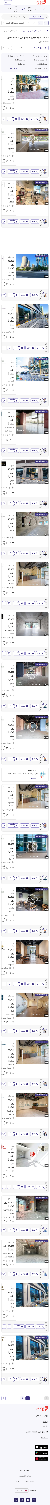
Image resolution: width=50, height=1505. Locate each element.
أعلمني (34, 778)
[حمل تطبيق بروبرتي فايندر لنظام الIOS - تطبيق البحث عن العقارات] (41, 1447)
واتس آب (12, 119)
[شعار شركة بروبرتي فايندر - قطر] (41, 2)
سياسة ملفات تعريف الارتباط (25, 1481)
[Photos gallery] (32, 87)
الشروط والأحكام (25, 1470)
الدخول (7, 2)
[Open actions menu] (4, 348)
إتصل (33, 118)
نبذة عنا (45, 1421)
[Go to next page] (3, 1398)
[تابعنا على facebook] (28, 1500)
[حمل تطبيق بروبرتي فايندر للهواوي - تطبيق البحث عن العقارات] (41, 1459)
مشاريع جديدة (30, 9)
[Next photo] (46, 87)
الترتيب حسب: (17, 48)
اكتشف (8, 8)
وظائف (45, 1426)
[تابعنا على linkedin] (16, 1500)
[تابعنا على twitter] (22, 1500)
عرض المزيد (12, 68)
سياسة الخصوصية (25, 1476)
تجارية (22, 8)
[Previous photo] (18, 87)
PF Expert (44, 1437)
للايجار (37, 8)
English (33, 1490)
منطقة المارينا (37, 16)
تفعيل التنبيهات (38, 47)
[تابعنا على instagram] (34, 1500)
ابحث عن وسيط (15, 9)
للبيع (43, 8)
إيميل (23, 118)
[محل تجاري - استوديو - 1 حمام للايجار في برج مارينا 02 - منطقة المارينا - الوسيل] (25, 1360)
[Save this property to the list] (3, 119)
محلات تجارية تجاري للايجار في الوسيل (33, 31)
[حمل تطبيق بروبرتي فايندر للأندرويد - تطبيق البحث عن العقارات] (41, 1453)
